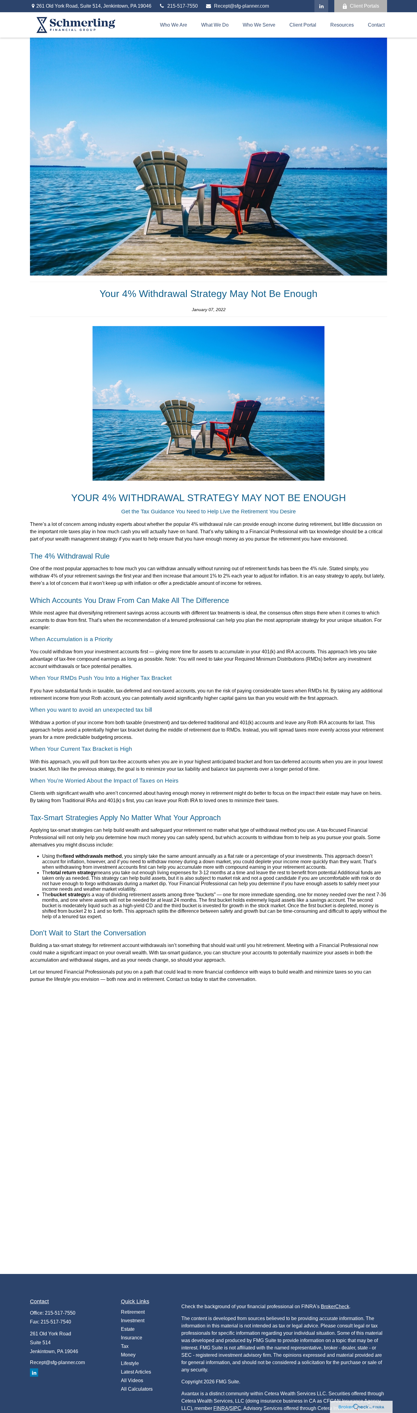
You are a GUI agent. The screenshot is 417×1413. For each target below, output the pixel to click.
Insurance (131, 1337)
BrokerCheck (335, 1306)
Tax (125, 1346)
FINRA (220, 1408)
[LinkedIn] (321, 6)
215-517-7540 (56, 1321)
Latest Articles (136, 1371)
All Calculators (137, 1389)
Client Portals (364, 6)
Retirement (133, 1312)
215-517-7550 (182, 6)
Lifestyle (130, 1363)
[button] (174, 25)
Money (128, 1354)
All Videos (132, 1380)
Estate (128, 1329)
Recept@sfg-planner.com (241, 6)
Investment (132, 1320)
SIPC (235, 1408)
